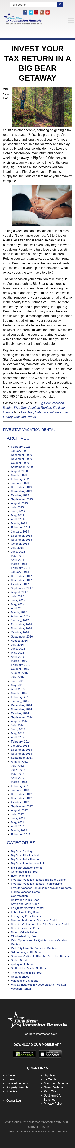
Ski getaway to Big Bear (26, 952)
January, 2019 (20, 531)
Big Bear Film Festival (25, 855)
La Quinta (50, 1079)
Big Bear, (27, 412)
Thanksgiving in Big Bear (26, 972)
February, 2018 (20, 567)
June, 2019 (18, 511)
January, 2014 (20, 745)
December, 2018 (21, 535)
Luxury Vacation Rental (19, 417)
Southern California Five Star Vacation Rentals (40, 956)
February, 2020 (20, 479)
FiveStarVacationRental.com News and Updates (41, 887)
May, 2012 (17, 822)
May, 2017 (17, 604)
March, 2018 (19, 563)
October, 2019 (20, 495)
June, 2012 (18, 818)
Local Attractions (17, 1083)
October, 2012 (20, 802)
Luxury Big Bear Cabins (26, 916)
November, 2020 (21, 458)
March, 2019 (19, 523)
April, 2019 (18, 519)
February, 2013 (20, 786)
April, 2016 (18, 656)
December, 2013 (21, 749)
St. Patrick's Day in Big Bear (28, 968)
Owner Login (14, 1100)
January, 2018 (20, 571)
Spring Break (19, 960)
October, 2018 (20, 543)
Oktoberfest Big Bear (24, 936)
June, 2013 (18, 769)
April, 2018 (18, 559)
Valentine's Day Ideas (24, 980)
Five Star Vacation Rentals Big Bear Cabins (38, 879)
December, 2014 (21, 705)
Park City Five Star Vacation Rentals (34, 948)
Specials (12, 1091)
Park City (50, 1091)
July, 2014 (17, 725)
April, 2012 (18, 826)
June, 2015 (18, 681)
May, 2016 (17, 652)
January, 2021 (20, 450)
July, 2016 (17, 644)
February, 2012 (20, 834)
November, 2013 (21, 753)
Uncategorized (20, 976)
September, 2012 (22, 806)
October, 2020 (20, 462)
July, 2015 (17, 677)
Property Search (17, 1087)
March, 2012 (19, 830)
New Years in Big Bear (25, 928)
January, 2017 (20, 620)
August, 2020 (19, 471)
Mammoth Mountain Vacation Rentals (34, 920)
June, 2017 (18, 600)
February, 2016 (20, 664)
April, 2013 (18, 777)
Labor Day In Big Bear (25, 912)
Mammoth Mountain (57, 1083)
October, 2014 (20, 713)
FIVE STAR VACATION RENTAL (29, 429)
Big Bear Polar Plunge (25, 859)
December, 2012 (21, 794)
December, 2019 (21, 487)
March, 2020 (19, 475)
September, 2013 (22, 757)
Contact (11, 1075)
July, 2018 (17, 547)
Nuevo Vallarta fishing (24, 932)
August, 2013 (19, 761)
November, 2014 (21, 709)
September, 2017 (22, 588)
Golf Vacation (19, 895)
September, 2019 (22, 499)
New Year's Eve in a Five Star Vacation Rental (40, 924)
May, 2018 (17, 555)
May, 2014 (17, 733)
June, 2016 (18, 648)
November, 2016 (21, 628)
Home (10, 1079)
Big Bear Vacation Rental (26, 867)
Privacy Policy (53, 1103)
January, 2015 (20, 701)
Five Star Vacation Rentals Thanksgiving (36, 883)
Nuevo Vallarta (53, 1087)
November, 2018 (21, 539)
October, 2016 (20, 632)
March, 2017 (19, 612)
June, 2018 (18, 551)
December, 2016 (21, 624)
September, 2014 (22, 717)
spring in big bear (22, 964)
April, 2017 (18, 608)
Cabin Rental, (44, 412)
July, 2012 (17, 814)
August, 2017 (19, 592)
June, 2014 (18, 729)
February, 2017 (20, 616)
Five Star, (62, 412)
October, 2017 (20, 584)
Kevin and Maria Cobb (25, 903)
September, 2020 (22, 466)
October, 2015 (20, 668)
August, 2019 (19, 503)
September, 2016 (22, 636)
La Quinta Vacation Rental (27, 908)
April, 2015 (18, 689)
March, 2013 (19, 782)
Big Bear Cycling (21, 851)
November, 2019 (21, 491)
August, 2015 (19, 672)
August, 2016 (19, 640)
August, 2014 (19, 721)
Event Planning (20, 875)
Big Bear (49, 1075)
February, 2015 (20, 697)
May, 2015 (17, 685)
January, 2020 (20, 483)
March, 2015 (19, 693)
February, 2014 (20, 741)
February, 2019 (20, 527)
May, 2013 (17, 773)
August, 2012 (19, 810)
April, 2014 (18, 737)
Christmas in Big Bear (24, 871)
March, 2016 (19, 660)
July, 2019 (17, 507)
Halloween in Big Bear (25, 899)
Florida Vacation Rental (25, 891)
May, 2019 (17, 515)
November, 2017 (21, 580)
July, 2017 (17, 596)
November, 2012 (21, 798)
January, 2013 (20, 790)
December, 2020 (21, 454)
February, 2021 (20, 446)
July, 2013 (17, 765)
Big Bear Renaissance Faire (28, 863)
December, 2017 (21, 576)
